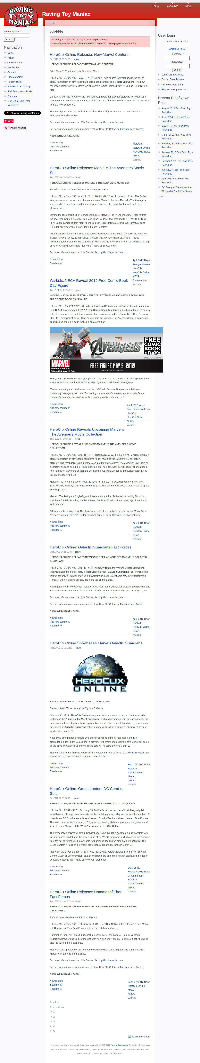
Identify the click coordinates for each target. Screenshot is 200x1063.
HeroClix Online (141, 147)
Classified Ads (14, 62)
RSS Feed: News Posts (19, 91)
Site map (12, 96)
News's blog (56, 142)
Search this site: (12, 31)
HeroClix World (136, 752)
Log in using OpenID (172, 74)
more (160, 196)
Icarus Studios (135, 772)
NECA (136, 155)
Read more (56, 150)
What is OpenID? (177, 49)
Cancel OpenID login (173, 79)
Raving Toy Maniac (119, 1045)
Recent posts (14, 82)
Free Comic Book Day (138, 409)
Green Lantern (135, 875)
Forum (156, 6)
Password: (177, 61)
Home (52, 23)
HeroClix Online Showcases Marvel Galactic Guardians (96, 643)
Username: (177, 54)
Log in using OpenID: (177, 41)
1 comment (56, 984)
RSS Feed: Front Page (19, 86)
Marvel (131, 776)
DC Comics (134, 867)
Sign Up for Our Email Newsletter (18, 103)
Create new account (172, 84)
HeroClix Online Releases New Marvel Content (89, 54)
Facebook (125, 129)
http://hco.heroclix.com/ (111, 122)
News (188, 6)
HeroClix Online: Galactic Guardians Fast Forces (90, 547)
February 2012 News (139, 764)
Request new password (174, 89)
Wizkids (137, 159)
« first (56, 1002)
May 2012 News (141, 151)
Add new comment (60, 146)
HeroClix (137, 143)
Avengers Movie (141, 264)
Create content (15, 77)
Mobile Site (172, 6)
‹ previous (58, 1007)
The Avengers (140, 280)
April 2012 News (141, 260)
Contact (11, 72)
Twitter (139, 129)
